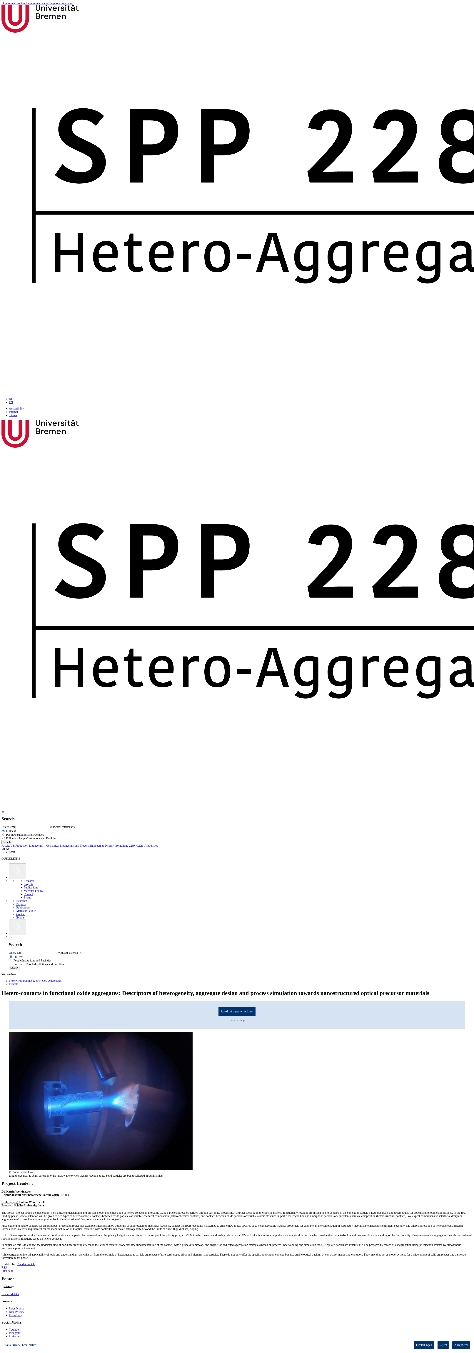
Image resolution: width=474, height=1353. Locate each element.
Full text (10, 831)
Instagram (14, 1332)
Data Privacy (16, 1311)
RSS (4, 1267)
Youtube (14, 1329)
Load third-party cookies (237, 1011)
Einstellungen (424, 1345)
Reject (443, 1345)
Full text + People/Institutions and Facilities (30, 838)
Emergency (15, 1315)
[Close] (10, 937)
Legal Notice (16, 1308)
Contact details (10, 1294)
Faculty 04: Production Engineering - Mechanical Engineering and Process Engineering (52, 845)
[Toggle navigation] (2, 812)
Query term (8, 826)
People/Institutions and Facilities (24, 834)
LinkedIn (14, 1336)
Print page (7, 1270)
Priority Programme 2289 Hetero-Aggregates (131, 845)
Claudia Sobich (26, 1264)
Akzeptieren (461, 1345)
